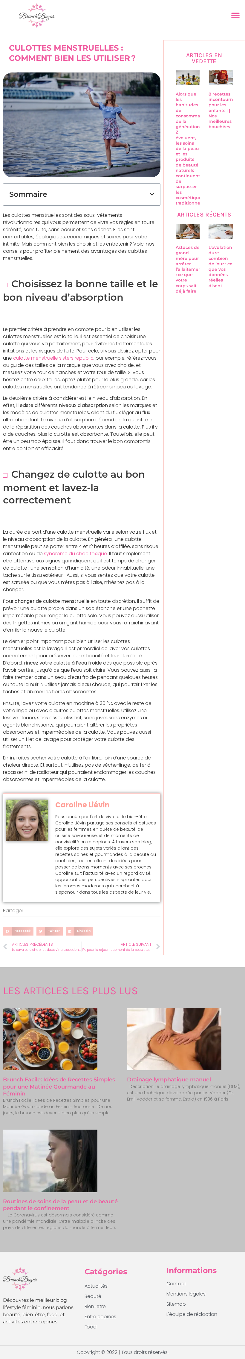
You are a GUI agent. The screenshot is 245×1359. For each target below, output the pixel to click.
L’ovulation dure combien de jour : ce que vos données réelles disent (220, 266)
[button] (235, 15)
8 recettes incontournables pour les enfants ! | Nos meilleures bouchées (227, 110)
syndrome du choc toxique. (76, 553)
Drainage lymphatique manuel (169, 1079)
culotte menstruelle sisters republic (53, 358)
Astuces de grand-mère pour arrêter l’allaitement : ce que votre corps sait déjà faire (189, 269)
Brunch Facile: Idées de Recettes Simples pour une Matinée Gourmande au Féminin (59, 1086)
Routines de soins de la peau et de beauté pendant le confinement (60, 1205)
